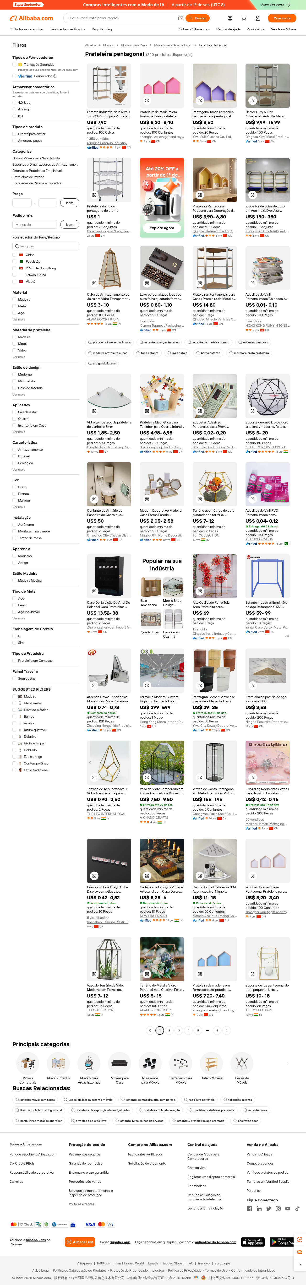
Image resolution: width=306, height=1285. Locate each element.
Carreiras (16, 1181)
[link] (300, 1239)
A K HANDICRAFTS (154, 817)
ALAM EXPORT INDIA (103, 319)
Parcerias (254, 1191)
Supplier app (120, 1242)
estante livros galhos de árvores (141, 1120)
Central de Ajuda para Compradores (203, 1156)
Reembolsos (196, 1186)
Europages (222, 1263)
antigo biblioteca (104, 363)
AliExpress (85, 1263)
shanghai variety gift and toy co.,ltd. (162, 137)
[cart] (244, 19)
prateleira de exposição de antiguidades (103, 1110)
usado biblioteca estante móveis (90, 1099)
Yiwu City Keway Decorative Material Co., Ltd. (215, 725)
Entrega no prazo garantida (89, 1172)
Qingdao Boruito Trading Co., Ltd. (109, 447)
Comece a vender (260, 1163)
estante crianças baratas (161, 342)
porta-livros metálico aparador (41, 1120)
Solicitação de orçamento (147, 1163)
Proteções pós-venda (85, 1181)
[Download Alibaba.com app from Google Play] (283, 1242)
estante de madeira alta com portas (150, 1099)
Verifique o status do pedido (267, 1172)
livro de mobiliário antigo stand (41, 1110)
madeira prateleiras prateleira (214, 1110)
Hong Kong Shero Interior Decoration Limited (162, 722)
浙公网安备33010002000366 (231, 1278)
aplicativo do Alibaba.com (215, 1242)
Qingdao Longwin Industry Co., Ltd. (109, 143)
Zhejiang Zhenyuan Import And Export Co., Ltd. (109, 627)
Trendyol (203, 1263)
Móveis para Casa (134, 45)
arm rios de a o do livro (91, 1120)
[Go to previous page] (150, 1030)
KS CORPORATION (259, 539)
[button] (181, 18)
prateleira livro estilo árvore (112, 342)
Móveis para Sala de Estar (173, 45)
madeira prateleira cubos (110, 353)
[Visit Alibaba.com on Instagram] (278, 1208)
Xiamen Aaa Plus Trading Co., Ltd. (215, 916)
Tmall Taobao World (129, 1263)
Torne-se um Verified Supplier (269, 1181)
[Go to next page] (226, 1030)
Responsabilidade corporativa (32, 1172)
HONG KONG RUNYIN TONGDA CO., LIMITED (268, 325)
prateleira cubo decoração (162, 1110)
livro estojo (179, 353)
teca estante (149, 353)
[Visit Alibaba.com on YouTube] (288, 1208)
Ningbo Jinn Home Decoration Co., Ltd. (162, 535)
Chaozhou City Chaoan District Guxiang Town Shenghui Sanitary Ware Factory (109, 535)
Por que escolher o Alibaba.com (33, 1154)
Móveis (108, 45)
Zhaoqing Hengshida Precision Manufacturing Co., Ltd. (109, 725)
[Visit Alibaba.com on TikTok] (297, 1208)
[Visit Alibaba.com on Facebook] (249, 1208)
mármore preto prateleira (251, 353)
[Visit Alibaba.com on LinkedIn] (259, 1208)
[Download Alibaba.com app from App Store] (253, 1242)
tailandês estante (240, 1099)
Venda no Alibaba (259, 1154)
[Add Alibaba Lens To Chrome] (80, 1242)
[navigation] (45, 538)
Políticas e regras (81, 1204)
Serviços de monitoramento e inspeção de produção (91, 1193)
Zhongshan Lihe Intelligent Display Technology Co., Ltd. (268, 231)
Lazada (153, 1263)
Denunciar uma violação (205, 1208)
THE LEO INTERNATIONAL (106, 814)
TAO (190, 1263)
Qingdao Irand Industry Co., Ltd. (215, 633)
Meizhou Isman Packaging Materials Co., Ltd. (268, 824)
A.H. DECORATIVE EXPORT (265, 447)
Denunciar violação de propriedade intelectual (204, 1197)
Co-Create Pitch (22, 1163)
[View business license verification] (196, 1277)
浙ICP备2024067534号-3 (275, 1278)
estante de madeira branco (210, 342)
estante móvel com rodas (37, 1099)
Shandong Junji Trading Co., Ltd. (162, 447)
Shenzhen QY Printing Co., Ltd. (215, 447)
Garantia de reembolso (86, 1163)
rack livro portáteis (201, 1099)
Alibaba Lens (36, 1240)
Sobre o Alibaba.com (26, 1144)
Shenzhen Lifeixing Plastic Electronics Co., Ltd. (109, 922)
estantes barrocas (255, 342)
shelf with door (248, 1120)
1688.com (104, 1263)
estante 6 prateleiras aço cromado (200, 1120)
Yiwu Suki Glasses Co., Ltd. (212, 137)
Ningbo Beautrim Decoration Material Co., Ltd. (268, 722)
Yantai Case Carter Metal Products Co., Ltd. (268, 627)
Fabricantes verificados (145, 1154)
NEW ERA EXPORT (153, 916)
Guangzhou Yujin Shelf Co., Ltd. (215, 814)
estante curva (257, 1110)
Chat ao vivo (196, 1168)
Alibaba (90, 45)
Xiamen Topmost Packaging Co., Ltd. (162, 325)
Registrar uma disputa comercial (211, 1177)
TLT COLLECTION (206, 535)
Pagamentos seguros (84, 1154)
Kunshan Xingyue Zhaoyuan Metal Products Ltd (109, 231)
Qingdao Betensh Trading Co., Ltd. (215, 231)
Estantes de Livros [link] (212, 45)
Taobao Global (172, 1263)
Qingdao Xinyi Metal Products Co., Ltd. (268, 137)
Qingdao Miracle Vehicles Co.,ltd (215, 319)
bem (69, 203)
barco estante (210, 353)
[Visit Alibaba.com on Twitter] (269, 1208)
